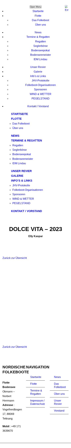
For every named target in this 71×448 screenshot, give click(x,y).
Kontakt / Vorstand (38, 106)
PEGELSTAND (41, 98)
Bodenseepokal (40, 50)
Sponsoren (40, 89)
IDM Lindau (40, 59)
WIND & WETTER (40, 94)
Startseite (38, 11)
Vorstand (59, 410)
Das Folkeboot (40, 20)
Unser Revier (38, 67)
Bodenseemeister (40, 54)
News (38, 32)
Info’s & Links (38, 76)
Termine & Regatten (38, 36)
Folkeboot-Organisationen (40, 85)
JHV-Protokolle (40, 80)
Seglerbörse (40, 46)
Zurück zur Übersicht (14, 258)
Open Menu (35, 7)
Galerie (38, 71)
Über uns (40, 24)
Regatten (40, 41)
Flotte (38, 15)
